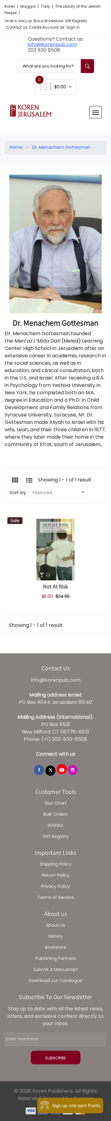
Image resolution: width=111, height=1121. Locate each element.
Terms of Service (55, 897)
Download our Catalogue (55, 980)
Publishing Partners (55, 958)
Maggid (28, 6)
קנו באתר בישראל (18, 20)
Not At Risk (55, 586)
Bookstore (55, 947)
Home (16, 147)
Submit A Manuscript (55, 969)
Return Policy (55, 875)
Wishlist (55, 825)
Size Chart (56, 803)
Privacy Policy (55, 886)
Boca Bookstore (48, 20)
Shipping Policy (56, 864)
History (55, 936)
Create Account (44, 27)
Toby (46, 6)
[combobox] (55, 66)
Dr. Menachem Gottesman (61, 147)
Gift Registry (76, 20)
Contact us (16, 27)
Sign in (73, 27)
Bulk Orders (55, 814)
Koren (10, 6)
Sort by (18, 492)
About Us (55, 925)
